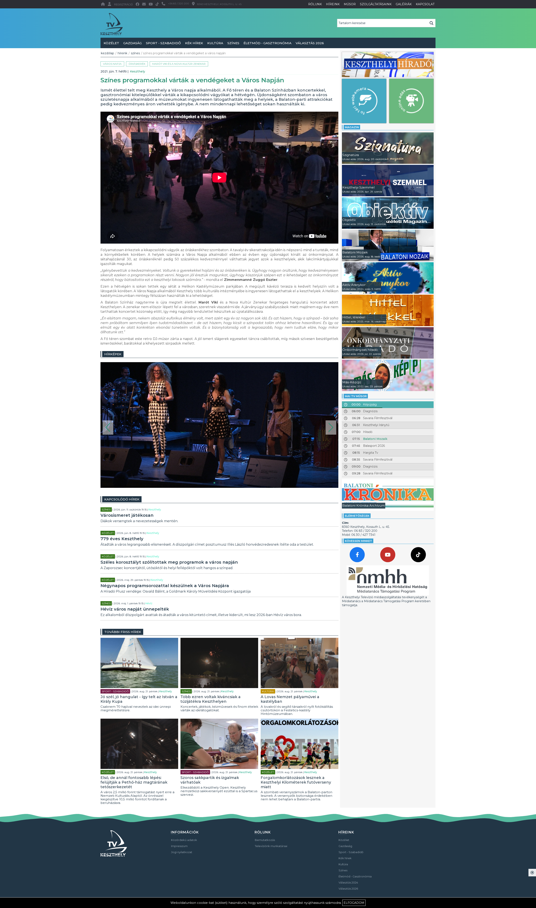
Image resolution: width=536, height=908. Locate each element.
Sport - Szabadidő (163, 43)
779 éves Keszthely (121, 538)
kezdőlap (107, 53)
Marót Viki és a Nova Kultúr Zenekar (179, 63)
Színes (233, 43)
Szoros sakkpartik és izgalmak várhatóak (209, 780)
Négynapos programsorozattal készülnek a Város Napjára (164, 585)
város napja (112, 63)
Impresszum (179, 846)
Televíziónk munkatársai (271, 846)
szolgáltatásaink (376, 4)
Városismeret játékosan (126, 515)
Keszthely (137, 71)
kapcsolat (425, 4)
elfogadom (354, 903)
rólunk (315, 4)
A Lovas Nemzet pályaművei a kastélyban (290, 699)
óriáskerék (137, 63)
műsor (350, 4)
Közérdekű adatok (184, 840)
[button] (108, 427)
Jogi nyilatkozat (181, 852)
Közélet (111, 43)
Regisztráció (123, 4)
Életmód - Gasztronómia (267, 43)
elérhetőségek (357, 515)
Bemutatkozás (265, 840)
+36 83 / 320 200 (178, 3)
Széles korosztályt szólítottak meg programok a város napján (169, 562)
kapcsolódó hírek (121, 499)
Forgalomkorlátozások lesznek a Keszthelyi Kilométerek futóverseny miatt (296, 782)
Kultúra (215, 43)
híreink (333, 4)
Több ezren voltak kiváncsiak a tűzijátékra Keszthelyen (210, 699)
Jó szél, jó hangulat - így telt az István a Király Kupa (138, 699)
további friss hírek (122, 632)
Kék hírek (194, 43)
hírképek (112, 354)
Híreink (122, 53)
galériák (404, 4)
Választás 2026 (310, 43)
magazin (352, 127)
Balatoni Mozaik (375, 439)
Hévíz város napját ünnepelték (134, 609)
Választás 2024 (348, 882)
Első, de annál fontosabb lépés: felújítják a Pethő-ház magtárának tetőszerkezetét (133, 782)
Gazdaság (132, 43)
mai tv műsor (356, 396)
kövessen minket (358, 540)
